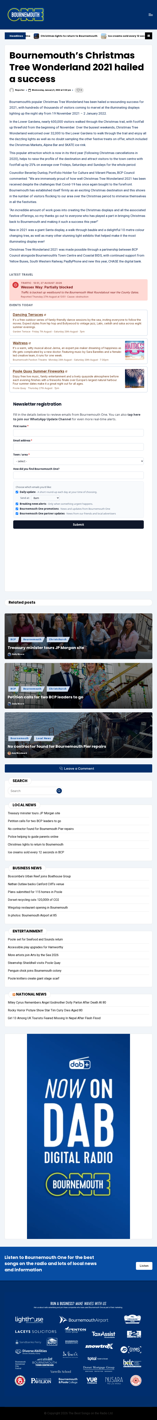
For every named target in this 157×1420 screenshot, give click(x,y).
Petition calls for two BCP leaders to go (45, 697)
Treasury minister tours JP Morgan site (46, 647)
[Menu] (150, 15)
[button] (59, 790)
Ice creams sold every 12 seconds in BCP (77, 36)
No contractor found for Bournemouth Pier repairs (57, 746)
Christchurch (58, 639)
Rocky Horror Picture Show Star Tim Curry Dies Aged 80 (45, 1010)
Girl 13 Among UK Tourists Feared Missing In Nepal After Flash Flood (54, 1018)
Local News (43, 738)
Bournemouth (32, 639)
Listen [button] (144, 1266)
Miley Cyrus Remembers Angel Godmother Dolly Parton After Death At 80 (57, 1002)
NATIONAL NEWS (31, 994)
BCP (13, 639)
